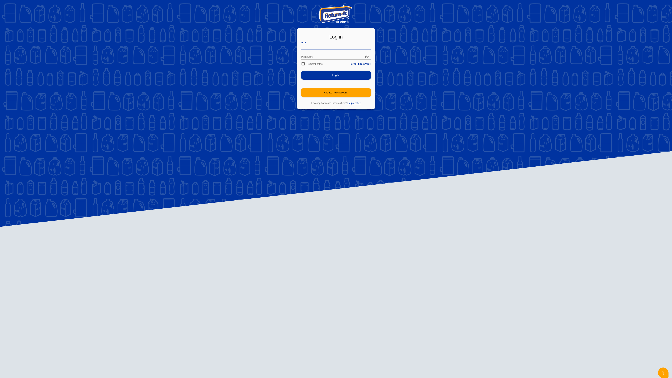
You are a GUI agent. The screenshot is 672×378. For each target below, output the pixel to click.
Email (303, 43)
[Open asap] (663, 373)
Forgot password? (360, 63)
